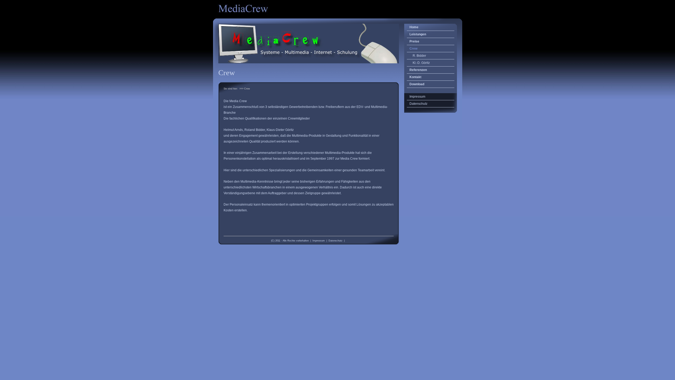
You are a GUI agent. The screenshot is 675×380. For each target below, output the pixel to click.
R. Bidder (419, 56)
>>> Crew (244, 88)
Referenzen (418, 70)
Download (416, 84)
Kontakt (415, 77)
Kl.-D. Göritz (421, 63)
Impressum (318, 240)
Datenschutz (336, 240)
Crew (413, 48)
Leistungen (417, 34)
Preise (414, 41)
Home (413, 27)
